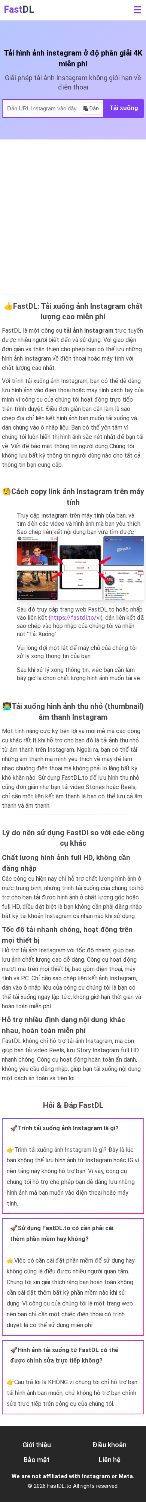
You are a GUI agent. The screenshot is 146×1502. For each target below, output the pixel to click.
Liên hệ (110, 1460)
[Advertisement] (73, 216)
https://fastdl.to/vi (76, 617)
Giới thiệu (36, 1445)
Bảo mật (36, 1460)
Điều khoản (109, 1445)
